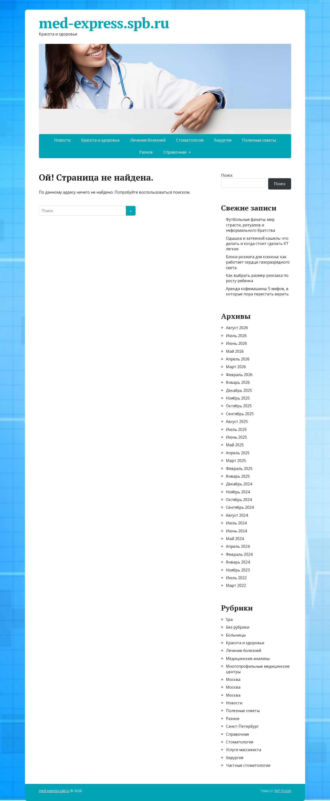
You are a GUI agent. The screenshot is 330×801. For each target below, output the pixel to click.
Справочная (174, 152)
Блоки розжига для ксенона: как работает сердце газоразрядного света (258, 262)
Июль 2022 (236, 577)
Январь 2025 (238, 476)
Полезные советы (259, 140)
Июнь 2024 (236, 531)
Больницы (236, 635)
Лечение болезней (147, 140)
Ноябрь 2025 (238, 398)
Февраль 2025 (239, 468)
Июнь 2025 (236, 437)
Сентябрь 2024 (240, 507)
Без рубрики (237, 627)
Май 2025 (235, 445)
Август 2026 (237, 327)
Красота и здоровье (100, 140)
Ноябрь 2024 (238, 492)
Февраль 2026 (239, 374)
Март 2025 (236, 460)
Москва (233, 679)
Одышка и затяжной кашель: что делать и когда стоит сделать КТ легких (257, 244)
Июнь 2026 (236, 343)
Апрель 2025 (238, 452)
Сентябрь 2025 (240, 413)
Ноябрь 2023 (238, 570)
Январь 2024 (238, 562)
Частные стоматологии (248, 765)
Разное (146, 152)
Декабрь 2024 (239, 484)
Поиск (227, 175)
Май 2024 (235, 538)
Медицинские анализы (248, 658)
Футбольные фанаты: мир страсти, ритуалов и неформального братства (250, 225)
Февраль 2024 (239, 554)
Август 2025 (237, 421)
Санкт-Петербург (242, 726)
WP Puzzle (283, 790)
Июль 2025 (236, 429)
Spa (229, 619)
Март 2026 (236, 366)
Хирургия (222, 140)
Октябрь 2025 (239, 405)
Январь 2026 (238, 382)
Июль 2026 (236, 335)
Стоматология (189, 140)
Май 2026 (235, 351)
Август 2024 (237, 515)
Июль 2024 (236, 523)
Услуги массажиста (243, 749)
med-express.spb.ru (104, 23)
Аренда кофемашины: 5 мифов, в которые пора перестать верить (257, 291)
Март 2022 (236, 585)
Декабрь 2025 (239, 390)
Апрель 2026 (238, 359)
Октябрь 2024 (239, 499)
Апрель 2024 (238, 546)
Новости (62, 140)
